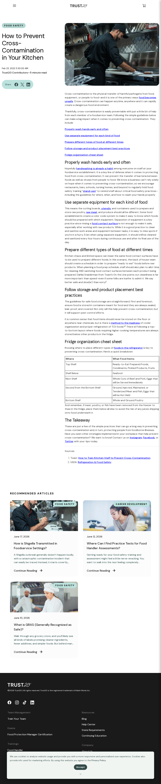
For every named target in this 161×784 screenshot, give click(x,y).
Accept (80, 767)
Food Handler (15, 750)
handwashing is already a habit (94, 168)
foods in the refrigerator (128, 347)
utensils (106, 208)
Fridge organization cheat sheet (84, 154)
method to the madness (125, 323)
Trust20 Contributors (15, 72)
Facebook (149, 437)
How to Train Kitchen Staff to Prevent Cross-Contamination (114, 458)
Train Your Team (17, 718)
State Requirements (93, 730)
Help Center (88, 724)
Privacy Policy (99, 760)
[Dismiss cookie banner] (80, 774)
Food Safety (13, 25)
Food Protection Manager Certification (30, 734)
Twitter (69, 441)
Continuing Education (94, 735)
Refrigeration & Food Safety (94, 462)
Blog (84, 718)
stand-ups (89, 191)
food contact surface (105, 223)
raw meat (91, 212)
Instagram (136, 437)
